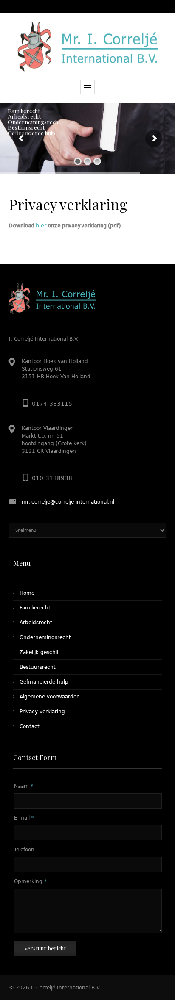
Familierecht (35, 608)
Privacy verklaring (42, 712)
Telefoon (24, 850)
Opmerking (30, 881)
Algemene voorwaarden (50, 697)
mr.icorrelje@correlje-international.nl (68, 502)
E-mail (24, 818)
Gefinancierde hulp (44, 682)
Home (27, 593)
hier (41, 225)
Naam (23, 786)
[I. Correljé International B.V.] (87, 46)
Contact (30, 726)
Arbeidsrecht (36, 623)
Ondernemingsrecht (45, 637)
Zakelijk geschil (39, 652)
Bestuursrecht (38, 667)
